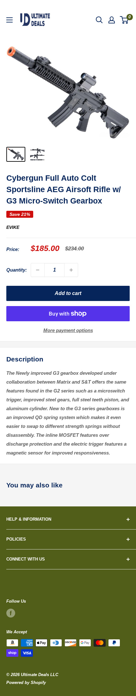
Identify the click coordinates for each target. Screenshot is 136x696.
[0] (124, 20)
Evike (12, 227)
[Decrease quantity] (37, 270)
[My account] (111, 19)
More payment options (68, 330)
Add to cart (68, 293)
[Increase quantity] (71, 270)
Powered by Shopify (26, 682)
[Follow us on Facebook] (10, 613)
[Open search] (99, 19)
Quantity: (16, 270)
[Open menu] (9, 19)
